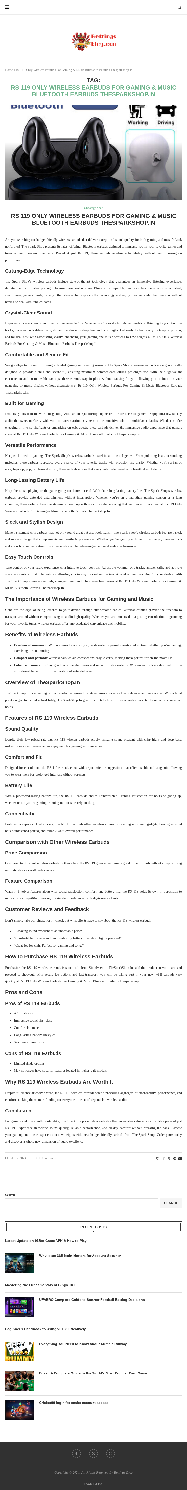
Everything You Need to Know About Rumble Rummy (83, 1344)
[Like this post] (157, 1159)
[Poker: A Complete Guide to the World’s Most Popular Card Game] (19, 1381)
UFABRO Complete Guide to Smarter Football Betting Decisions (92, 1300)
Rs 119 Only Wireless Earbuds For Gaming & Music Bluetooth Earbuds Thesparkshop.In (93, 219)
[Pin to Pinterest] (174, 1159)
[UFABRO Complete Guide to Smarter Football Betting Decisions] (19, 1307)
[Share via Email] (180, 1159)
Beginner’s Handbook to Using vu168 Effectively (45, 1329)
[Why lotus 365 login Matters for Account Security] (19, 1263)
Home (9, 70)
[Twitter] (93, 1453)
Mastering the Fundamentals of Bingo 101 (40, 1285)
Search (10, 1195)
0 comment (48, 1158)
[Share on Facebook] (164, 1159)
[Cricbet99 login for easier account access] (19, 1410)
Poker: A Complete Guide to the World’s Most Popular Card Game (93, 1373)
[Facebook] (76, 1453)
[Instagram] (110, 1453)
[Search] (179, 7)
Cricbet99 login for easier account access (73, 1403)
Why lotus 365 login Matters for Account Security (80, 1255)
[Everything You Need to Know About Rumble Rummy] (19, 1351)
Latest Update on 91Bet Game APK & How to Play (46, 1241)
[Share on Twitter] (169, 1158)
